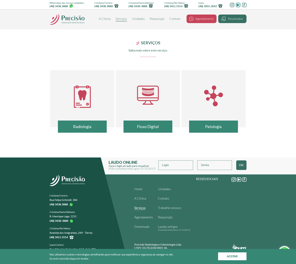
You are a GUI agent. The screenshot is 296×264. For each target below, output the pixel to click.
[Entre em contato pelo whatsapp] (72, 6)
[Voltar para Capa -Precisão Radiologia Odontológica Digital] (67, 19)
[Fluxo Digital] (148, 95)
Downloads (141, 226)
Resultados (235, 19)
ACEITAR (232, 256)
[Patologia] (213, 95)
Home (138, 189)
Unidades (138, 19)
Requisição (157, 19)
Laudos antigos (174, 228)
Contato (175, 19)
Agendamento (204, 19)
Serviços (121, 19)
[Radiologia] (82, 95)
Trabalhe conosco (169, 208)
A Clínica (105, 19)
